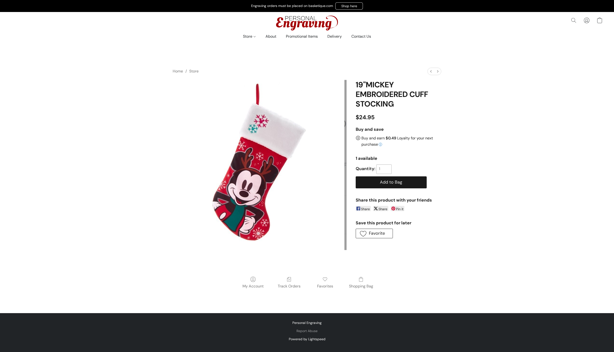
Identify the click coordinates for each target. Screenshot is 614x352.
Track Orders (289, 286)
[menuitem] (431, 71)
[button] (349, 6)
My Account (253, 286)
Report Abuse (307, 331)
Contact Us (361, 36)
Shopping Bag (361, 286)
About (271, 36)
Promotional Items (302, 36)
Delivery (334, 36)
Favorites (325, 286)
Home (178, 71)
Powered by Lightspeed (307, 339)
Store (248, 36)
